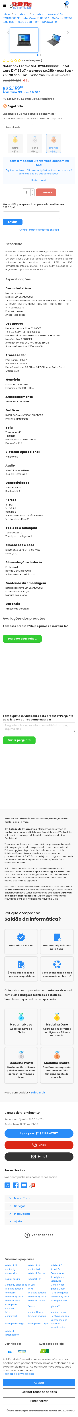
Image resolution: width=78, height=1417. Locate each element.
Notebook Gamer (36, 1273)
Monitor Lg (10, 1269)
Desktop (32, 1306)
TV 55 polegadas (37, 1316)
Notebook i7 (56, 1265)
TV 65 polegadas (60, 1316)
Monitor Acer (57, 1284)
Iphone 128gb (58, 1288)
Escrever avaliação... (22, 638)
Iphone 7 (55, 1306)
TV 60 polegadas (37, 1292)
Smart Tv (55, 1269)
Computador (57, 1273)
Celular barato (12, 1279)
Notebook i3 (34, 1265)
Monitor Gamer (36, 1312)
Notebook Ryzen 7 (60, 1296)
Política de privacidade (18, 1374)
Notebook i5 (11, 1265)
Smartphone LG (59, 1300)
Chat (42, 1145)
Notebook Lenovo (36, 1300)
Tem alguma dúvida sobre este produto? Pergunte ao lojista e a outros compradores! (38, 717)
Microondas (11, 1273)
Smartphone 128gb (38, 1323)
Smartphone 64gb (14, 1323)
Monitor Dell (11, 1316)
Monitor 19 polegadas (16, 1284)
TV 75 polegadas (59, 1292)
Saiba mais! (38, 1092)
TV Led (31, 1284)
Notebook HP (34, 1279)
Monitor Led (34, 1269)
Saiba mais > (39, 180)
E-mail (42, 1156)
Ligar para (39, 1133)
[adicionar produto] (32, 190)
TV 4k (30, 1288)
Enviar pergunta (19, 740)
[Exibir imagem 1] (37, 55)
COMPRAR (46, 192)
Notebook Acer (12, 1300)
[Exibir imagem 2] (40, 55)
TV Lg (7, 1312)
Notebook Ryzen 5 (37, 1296)
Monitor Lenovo (58, 1312)
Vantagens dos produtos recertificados (59, 1324)
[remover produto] (32, 194)
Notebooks (10, 1292)
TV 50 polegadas (14, 1288)
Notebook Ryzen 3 (14, 1296)
